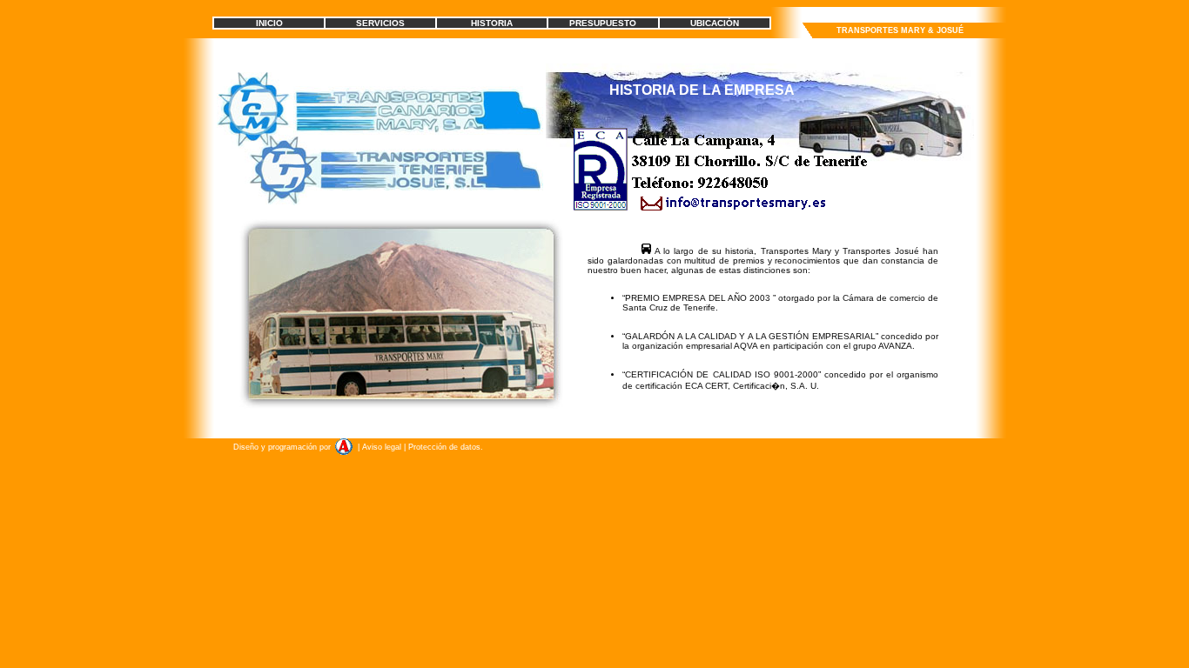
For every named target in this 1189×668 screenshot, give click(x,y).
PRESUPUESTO (602, 23)
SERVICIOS (380, 23)
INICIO (269, 23)
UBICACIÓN (714, 23)
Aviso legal (381, 447)
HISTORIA (492, 23)
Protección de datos (443, 447)
